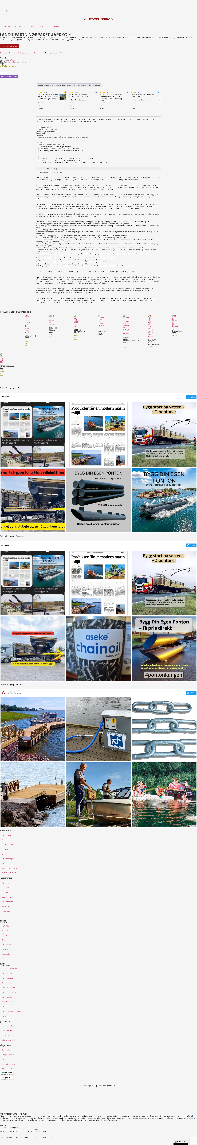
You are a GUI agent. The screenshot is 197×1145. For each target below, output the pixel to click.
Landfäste (32, 53)
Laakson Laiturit (19, 62)
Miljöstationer (7, 902)
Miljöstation (6, 945)
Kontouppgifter (8, 1026)
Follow (192, 397)
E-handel (32, 26)
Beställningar (7, 1031)
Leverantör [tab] (71, 85)
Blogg (42, 26)
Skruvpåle (6, 954)
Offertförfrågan (8, 859)
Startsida (3, 53)
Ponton (5, 930)
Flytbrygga (22, 53)
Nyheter (5, 1016)
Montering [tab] (82, 85)
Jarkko (10, 62)
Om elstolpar (7, 997)
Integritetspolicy (8, 1055)
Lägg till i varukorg (9, 77)
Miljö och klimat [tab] (94, 85)
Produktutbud (19, 26)
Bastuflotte (6, 940)
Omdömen (6, 835)
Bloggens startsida (9, 969)
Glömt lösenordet (9, 1040)
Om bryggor (7, 973)
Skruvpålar (6, 911)
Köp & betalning (8, 1064)
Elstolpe (5, 949)
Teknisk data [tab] (60, 85)
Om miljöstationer (9, 992)
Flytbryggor (6, 883)
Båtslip (4, 935)
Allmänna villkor (8, 1069)
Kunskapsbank (55, 26)
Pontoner (5, 888)
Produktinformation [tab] (45, 85)
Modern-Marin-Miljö (9, 868)
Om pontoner (7, 978)
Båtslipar (5, 892)
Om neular (6, 1007)
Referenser (6, 26)
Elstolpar (5, 906)
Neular (4, 916)
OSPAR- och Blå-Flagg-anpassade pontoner (19, 873)
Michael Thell (61, 1137)
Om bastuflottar (8, 988)
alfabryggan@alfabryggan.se (11, 1130)
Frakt (4, 1059)
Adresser (5, 1035)
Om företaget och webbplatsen (14, 1011)
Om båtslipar (7, 983)
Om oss (5, 863)
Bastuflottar (6, 897)
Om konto (6, 1050)
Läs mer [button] (40, 103)
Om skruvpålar (8, 1002)
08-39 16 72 (29, 1130)
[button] (159, 98)
